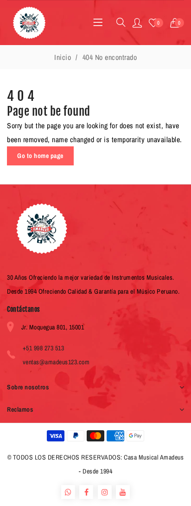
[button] (177, 22)
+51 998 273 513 (43, 348)
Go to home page (40, 155)
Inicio (62, 57)
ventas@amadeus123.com (56, 362)
